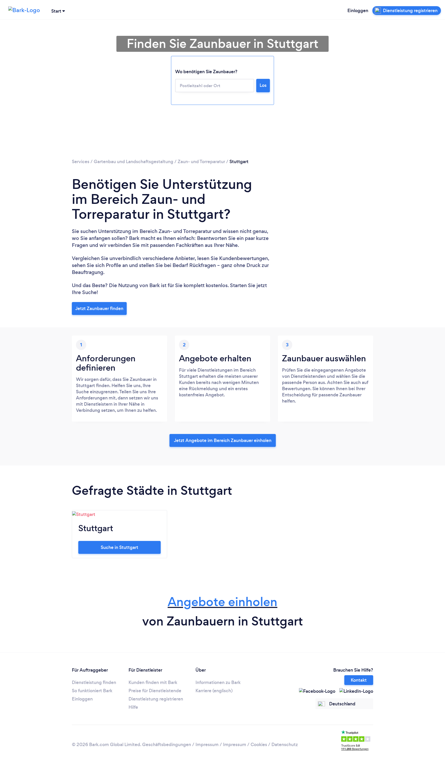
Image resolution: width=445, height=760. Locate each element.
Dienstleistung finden (94, 682)
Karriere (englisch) (214, 691)
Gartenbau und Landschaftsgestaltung (133, 161)
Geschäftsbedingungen (166, 744)
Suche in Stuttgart (119, 547)
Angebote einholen (222, 602)
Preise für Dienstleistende (155, 691)
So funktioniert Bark (92, 691)
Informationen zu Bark (218, 682)
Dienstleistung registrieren (156, 699)
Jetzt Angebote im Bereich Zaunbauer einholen (222, 440)
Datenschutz (284, 744)
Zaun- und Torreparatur (201, 161)
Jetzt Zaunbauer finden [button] (99, 308)
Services (80, 161)
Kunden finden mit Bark (153, 682)
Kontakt (359, 680)
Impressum (207, 744)
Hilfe (133, 707)
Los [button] (263, 85)
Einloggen (357, 10)
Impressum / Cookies (245, 744)
